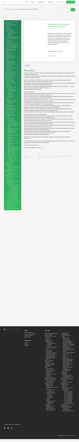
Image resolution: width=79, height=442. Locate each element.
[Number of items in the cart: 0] (57, 2)
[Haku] (73, 9)
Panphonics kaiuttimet (15, 9)
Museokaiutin (43, 156)
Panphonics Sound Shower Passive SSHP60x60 (67, 320)
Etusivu (5, 9)
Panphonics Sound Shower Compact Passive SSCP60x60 (48, 320)
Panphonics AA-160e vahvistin (30, 319)
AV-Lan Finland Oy (70, 435)
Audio (9, 9)
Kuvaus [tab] (27, 65)
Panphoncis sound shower (52, 156)
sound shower (69, 156)
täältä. (38, 145)
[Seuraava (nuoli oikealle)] (0, 441)
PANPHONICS (62, 156)
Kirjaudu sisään (71, 2)
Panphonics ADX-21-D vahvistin (11, 319)
